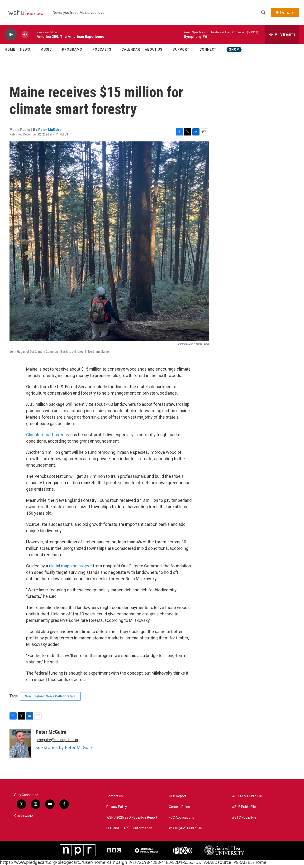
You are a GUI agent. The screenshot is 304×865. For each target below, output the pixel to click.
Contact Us (114, 796)
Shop (234, 49)
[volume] (25, 34)
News (25, 49)
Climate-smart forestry (47, 434)
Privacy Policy (116, 807)
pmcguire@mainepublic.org (58, 740)
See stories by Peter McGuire (65, 747)
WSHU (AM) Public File (185, 828)
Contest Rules (179, 807)
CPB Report (177, 796)
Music (46, 49)
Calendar (131, 49)
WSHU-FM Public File (247, 796)
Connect (208, 49)
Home (10, 49)
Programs (72, 49)
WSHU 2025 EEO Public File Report (131, 817)
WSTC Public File (244, 817)
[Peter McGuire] (20, 743)
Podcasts (101, 49)
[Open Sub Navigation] (34, 49)
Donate (287, 12)
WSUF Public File (244, 807)
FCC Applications (181, 817)
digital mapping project (70, 565)
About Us (153, 49)
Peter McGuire (50, 129)
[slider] (32, 34)
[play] (10, 34)
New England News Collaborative (50, 696)
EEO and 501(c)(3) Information (129, 828)
